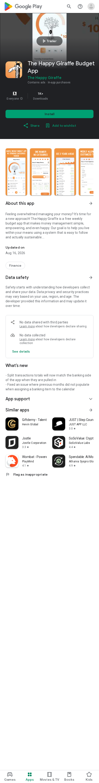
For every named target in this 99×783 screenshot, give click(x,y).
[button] (21, 98)
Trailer (49, 41)
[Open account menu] (91, 6)
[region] (49, 96)
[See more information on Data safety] (90, 277)
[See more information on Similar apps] (90, 410)
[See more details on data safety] (21, 351)
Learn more (27, 326)
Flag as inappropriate (27, 474)
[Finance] (15, 265)
